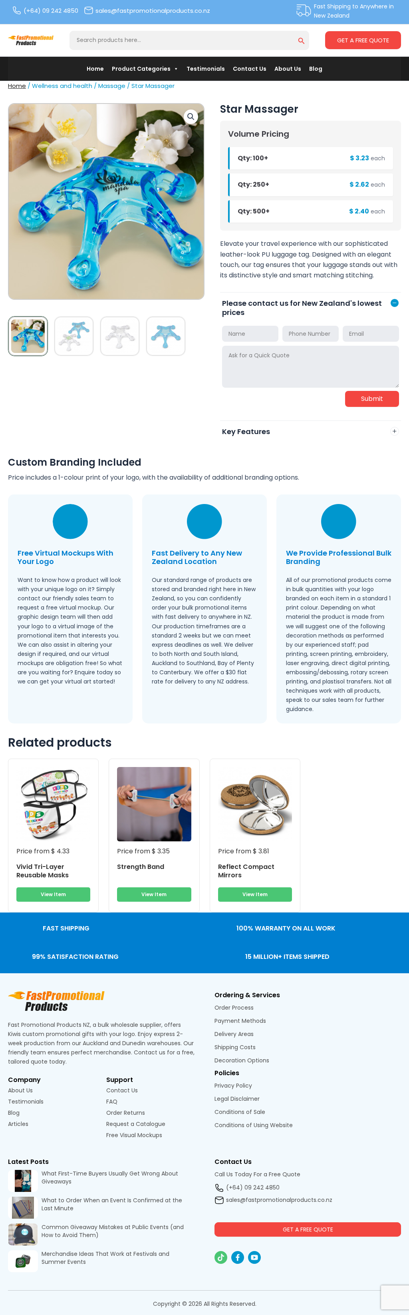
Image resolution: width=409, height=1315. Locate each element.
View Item (53, 894)
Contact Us (249, 69)
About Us (287, 69)
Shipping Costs (235, 1047)
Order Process (234, 1008)
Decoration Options (241, 1060)
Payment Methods (240, 1021)
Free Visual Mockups (135, 1135)
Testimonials (206, 69)
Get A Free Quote (363, 40)
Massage (111, 86)
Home (95, 69)
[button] (301, 41)
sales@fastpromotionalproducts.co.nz (152, 10)
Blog (315, 69)
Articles (18, 1124)
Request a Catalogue (135, 1124)
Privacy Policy (233, 1086)
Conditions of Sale (239, 1112)
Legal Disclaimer (237, 1099)
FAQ (111, 1102)
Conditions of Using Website (253, 1125)
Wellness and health (62, 86)
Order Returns (125, 1113)
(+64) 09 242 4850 (51, 10)
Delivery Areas (234, 1034)
